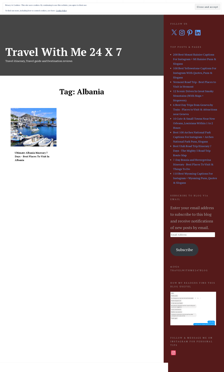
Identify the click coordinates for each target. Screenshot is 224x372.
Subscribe (184, 249)
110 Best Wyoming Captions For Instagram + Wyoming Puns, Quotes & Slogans (195, 178)
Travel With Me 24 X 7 (63, 51)
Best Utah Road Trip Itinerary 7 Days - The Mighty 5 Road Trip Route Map (192, 150)
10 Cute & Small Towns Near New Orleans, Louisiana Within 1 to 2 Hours (194, 123)
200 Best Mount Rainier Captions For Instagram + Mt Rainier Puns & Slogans (194, 59)
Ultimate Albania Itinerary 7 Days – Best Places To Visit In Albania (32, 156)
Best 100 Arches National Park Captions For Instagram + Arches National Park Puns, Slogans (193, 136)
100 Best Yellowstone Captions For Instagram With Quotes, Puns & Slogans (194, 72)
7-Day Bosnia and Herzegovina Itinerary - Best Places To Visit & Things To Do (193, 164)
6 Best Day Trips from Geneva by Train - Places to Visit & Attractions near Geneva (195, 109)
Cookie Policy (61, 10)
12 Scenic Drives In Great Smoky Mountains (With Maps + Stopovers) (193, 95)
